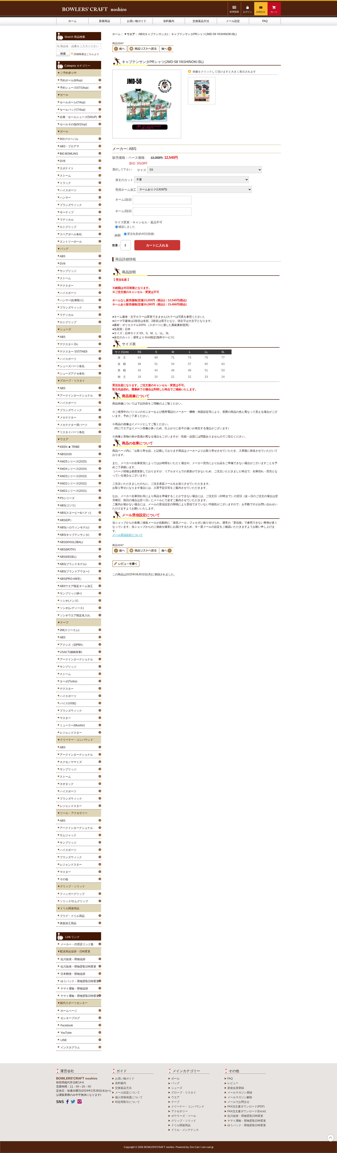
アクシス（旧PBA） (71, 644)
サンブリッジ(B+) (70, 593)
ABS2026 (65, 454)
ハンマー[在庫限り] (70, 300)
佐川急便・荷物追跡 (73, 959)
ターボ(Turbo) (67, 681)
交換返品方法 (201, 21)
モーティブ (66, 212)
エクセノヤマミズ (70, 762)
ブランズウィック (70, 205)
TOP (330, 1138)
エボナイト (66, 168)
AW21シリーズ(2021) (72, 490)
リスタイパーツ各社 (71, 432)
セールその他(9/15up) (72, 124)
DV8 (61, 161)
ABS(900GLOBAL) (70, 542)
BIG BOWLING (68, 153)
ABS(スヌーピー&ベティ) (74, 512)
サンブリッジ (67, 271)
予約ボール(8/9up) (70, 80)
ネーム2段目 (123, 211)
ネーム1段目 (123, 199)
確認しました (127, 226)
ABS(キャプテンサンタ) (153, 34)
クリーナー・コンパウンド (187, 1106)
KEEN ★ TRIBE (69, 446)
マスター (64, 718)
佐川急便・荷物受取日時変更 (78, 966)
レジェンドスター (70, 732)
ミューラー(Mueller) (71, 725)
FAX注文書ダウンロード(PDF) (246, 1106)
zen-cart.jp (207, 1147)
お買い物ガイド (136, 21)
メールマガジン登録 (239, 1092)
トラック (64, 183)
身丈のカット (124, 179)
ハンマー (64, 197)
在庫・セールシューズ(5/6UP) (77, 117)
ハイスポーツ (67, 190)
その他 (63, 879)
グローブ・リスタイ (183, 1092)
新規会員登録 (235, 1088)
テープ (175, 1102)
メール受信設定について (127, 535)
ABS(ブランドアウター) (73, 571)
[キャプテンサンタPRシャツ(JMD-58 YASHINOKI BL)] (146, 137)
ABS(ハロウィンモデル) (73, 527)
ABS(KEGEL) (67, 556)
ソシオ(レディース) (71, 608)
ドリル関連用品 (181, 1125)
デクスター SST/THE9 (72, 351)
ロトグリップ (67, 227)
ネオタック (66, 784)
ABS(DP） (65, 520)
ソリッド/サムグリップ (73, 901)
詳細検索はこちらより (86, 54)
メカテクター (67, 417)
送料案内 (168, 21)
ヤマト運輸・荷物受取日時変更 (80, 995)
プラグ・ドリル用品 (71, 916)
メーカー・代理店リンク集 (77, 944)
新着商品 (104, 21)
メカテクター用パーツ (72, 424)
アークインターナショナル (75, 395)
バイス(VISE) (67, 703)
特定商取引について (127, 1102)
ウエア (175, 1097)
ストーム (64, 175)
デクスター (66, 285)
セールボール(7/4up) (71, 102)
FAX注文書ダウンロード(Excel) (246, 1111)
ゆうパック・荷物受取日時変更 (80, 981)
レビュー (232, 1083)
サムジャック (67, 835)
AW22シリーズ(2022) (72, 483)
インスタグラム (70, 1047)
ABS (61, 256)
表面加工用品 (67, 923)
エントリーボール (70, 241)
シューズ (176, 1088)
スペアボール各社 (70, 234)
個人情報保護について (129, 1097)
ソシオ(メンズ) (68, 600)
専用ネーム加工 (125, 189)
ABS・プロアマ (68, 146)
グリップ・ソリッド (183, 1120)
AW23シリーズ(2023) (72, 476)
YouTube (66, 1032)
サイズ (141, 170)
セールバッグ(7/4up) (71, 109)
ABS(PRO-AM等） (70, 578)
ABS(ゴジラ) (66, 505)
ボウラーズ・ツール (183, 1115)
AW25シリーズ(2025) (72, 461)
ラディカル (66, 219)
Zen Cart (194, 1147)
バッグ (175, 1083)
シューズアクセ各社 (71, 373)
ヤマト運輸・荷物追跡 (74, 988)
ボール (175, 1078)
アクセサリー (179, 1111)
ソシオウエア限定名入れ (74, 615)
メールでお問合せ (238, 1102)
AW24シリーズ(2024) (72, 468)
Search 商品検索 (74, 36)
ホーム (72, 21)
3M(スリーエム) (68, 630)
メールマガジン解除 (239, 1097)
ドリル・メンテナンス (185, 1129)
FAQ (265, 21)
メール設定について (127, 1092)
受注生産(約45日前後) (140, 233)
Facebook (67, 1025)
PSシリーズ (66, 498)
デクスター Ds (68, 344)
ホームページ (69, 1010)
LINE (64, 1040)
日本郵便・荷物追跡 (73, 973)
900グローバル (68, 139)
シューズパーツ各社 (71, 366)
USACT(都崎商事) (70, 652)
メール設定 (233, 21)
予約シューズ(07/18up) (73, 87)
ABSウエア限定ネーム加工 (75, 586)
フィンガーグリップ (71, 894)
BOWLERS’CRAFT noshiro (159, 1147)
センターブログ (70, 1018)
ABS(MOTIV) (67, 549)
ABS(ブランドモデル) (72, 564)
